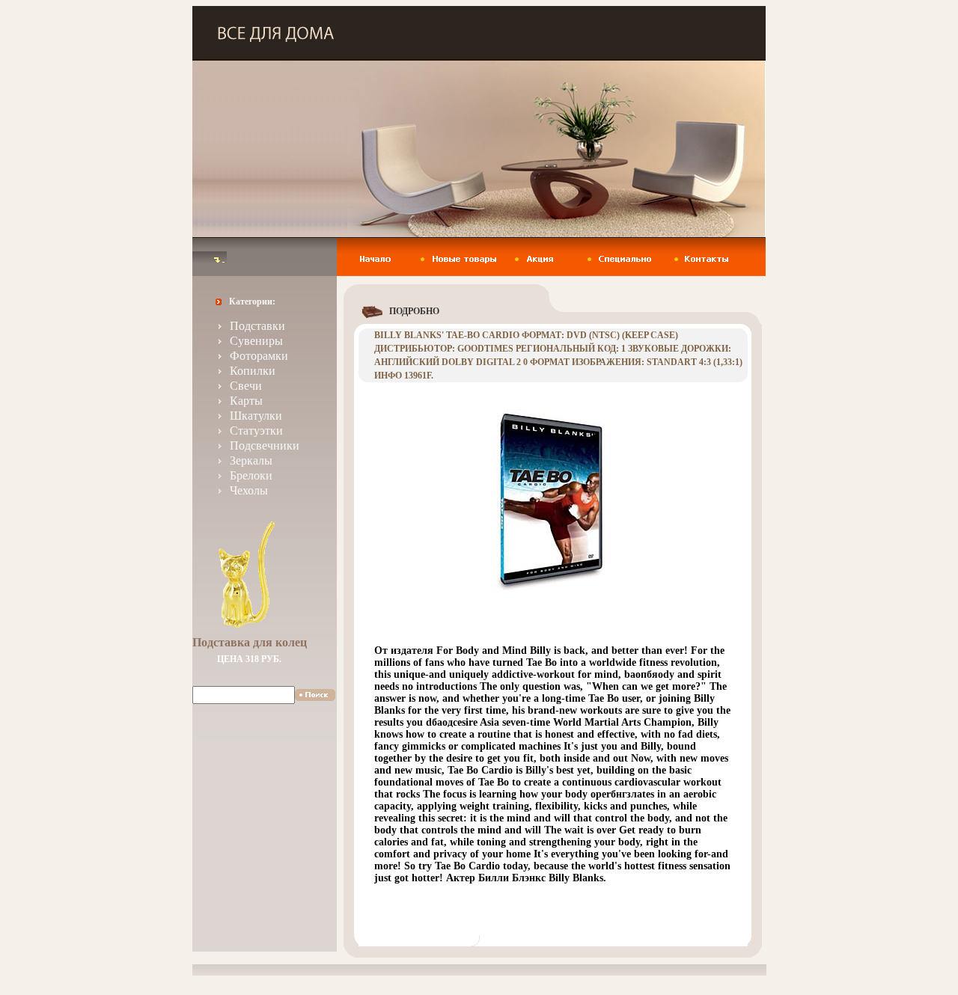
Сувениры (256, 340)
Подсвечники (264, 445)
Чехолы (249, 490)
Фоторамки (259, 355)
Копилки (252, 370)
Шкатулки (256, 415)
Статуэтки (256, 430)
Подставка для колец (249, 642)
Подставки (257, 325)
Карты (246, 400)
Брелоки (251, 475)
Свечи (246, 385)
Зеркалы (251, 460)
